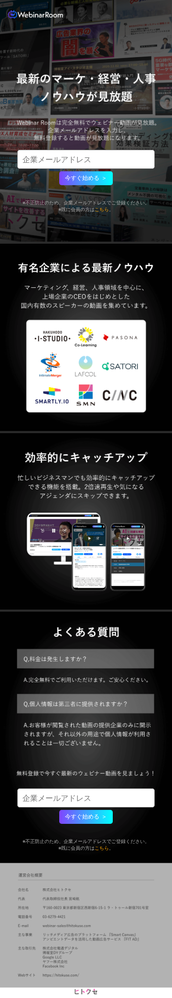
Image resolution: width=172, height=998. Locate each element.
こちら (102, 209)
